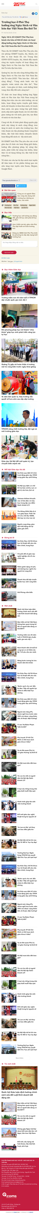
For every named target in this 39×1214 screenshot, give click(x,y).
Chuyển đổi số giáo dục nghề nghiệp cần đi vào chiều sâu (26, 556)
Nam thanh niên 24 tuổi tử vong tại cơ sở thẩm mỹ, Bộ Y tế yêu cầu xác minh (27, 650)
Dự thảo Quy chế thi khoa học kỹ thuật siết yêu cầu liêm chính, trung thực (27, 543)
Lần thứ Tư (25, 207)
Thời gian (10, 261)
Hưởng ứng (23, 205)
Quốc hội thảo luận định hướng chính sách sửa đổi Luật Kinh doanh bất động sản (19, 1095)
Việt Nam (16, 207)
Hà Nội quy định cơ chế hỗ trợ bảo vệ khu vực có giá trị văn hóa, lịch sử (26, 488)
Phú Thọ (16, 205)
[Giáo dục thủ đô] (19, 4)
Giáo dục (5, 13)
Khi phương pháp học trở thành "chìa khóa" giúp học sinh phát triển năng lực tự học (19, 332)
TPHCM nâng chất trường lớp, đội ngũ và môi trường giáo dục (19, 430)
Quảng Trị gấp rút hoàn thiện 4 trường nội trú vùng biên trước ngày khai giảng (19, 365)
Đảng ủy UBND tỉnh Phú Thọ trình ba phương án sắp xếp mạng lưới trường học (25, 235)
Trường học (8, 205)
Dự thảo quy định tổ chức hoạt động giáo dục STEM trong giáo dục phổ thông (27, 475)
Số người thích (18, 261)
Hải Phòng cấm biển (25, 592)
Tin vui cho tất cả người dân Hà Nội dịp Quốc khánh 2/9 (26, 778)
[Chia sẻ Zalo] (36, 13)
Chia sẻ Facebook (9, 186)
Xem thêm (19, 1058)
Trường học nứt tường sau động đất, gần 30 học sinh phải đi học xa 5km (24, 218)
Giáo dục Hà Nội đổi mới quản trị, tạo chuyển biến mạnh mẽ (18, 462)
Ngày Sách (32, 205)
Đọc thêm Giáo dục (12, 270)
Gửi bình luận (9, 252)
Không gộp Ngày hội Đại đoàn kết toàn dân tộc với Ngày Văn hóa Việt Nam (27, 1131)
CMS (16, 1212)
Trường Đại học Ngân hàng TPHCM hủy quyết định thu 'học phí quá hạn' (27, 855)
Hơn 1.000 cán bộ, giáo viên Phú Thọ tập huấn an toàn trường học (24, 226)
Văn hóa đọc (8, 207)
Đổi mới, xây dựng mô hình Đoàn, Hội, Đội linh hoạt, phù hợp (26, 1144)
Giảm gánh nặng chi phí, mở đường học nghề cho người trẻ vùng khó (26, 569)
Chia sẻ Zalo (22, 186)
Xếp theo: (4, 261)
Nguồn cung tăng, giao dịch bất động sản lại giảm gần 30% (26, 526)
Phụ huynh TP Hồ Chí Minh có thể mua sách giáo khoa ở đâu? (25, 739)
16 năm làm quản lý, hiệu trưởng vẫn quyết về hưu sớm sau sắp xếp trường (18, 398)
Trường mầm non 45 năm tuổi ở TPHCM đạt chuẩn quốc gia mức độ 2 (19, 299)
